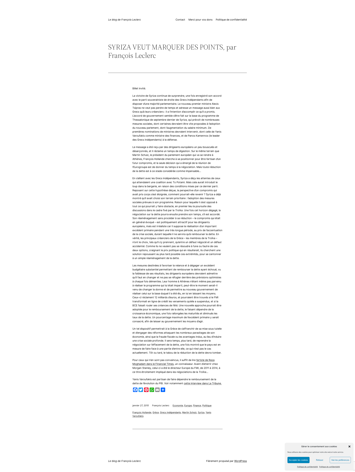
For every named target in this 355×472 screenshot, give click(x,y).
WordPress (240, 461)
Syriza (201, 412)
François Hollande (141, 412)
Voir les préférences (340, 460)
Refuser (319, 460)
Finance (197, 405)
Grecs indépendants (170, 412)
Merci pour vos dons (200, 19)
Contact (180, 19)
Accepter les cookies (298, 460)
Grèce (156, 412)
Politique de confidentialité (307, 467)
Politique (206, 405)
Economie (178, 405)
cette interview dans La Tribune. (203, 383)
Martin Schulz (189, 412)
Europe (188, 405)
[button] (349, 446)
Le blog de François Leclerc (124, 19)
